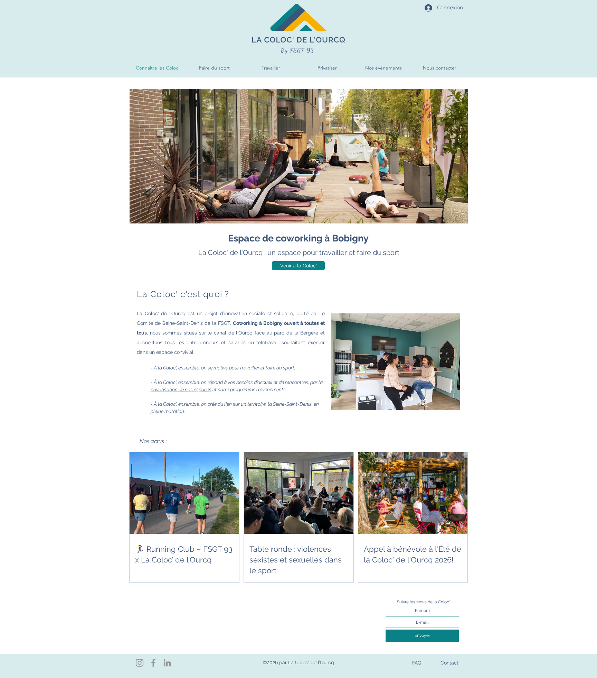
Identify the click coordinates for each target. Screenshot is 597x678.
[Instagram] (139, 663)
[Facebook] (153, 663)
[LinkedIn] (167, 663)
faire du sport (280, 367)
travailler (249, 367)
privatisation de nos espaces (181, 389)
